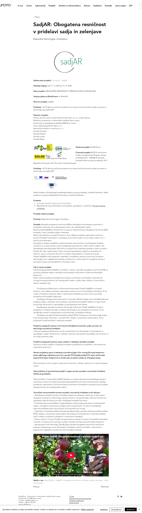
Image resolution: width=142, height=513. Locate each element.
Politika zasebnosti (87, 509)
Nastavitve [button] (104, 509)
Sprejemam (131, 509)
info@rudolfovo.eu (31, 500)
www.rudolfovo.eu (25, 504)
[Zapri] (139, 509)
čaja (89, 498)
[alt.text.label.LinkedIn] (121, 496)
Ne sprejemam (116, 509)
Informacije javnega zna (78, 498)
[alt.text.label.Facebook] (118, 496)
